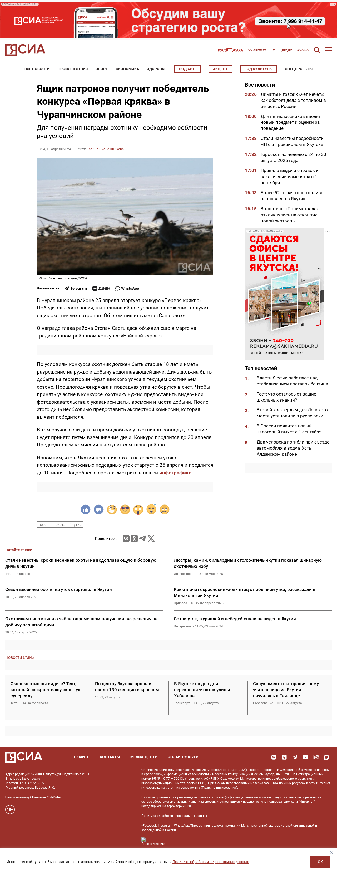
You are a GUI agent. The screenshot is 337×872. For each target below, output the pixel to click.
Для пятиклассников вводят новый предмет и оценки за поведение (291, 122)
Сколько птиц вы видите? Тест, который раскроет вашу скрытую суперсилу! (46, 689)
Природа (180, 603)
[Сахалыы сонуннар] (230, 50)
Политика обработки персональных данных (174, 816)
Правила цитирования (219, 787)
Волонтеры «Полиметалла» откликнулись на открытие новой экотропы (290, 214)
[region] (168, 860)
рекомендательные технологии (200, 797)
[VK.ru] (126, 538)
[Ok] (284, 757)
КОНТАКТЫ (110, 757)
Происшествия (73, 69)
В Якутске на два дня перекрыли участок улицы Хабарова (202, 689)
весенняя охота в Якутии (60, 524)
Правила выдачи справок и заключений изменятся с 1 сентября (290, 176)
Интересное (182, 574)
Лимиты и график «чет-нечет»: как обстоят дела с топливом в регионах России (293, 100)
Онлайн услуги (183, 757)
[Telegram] (142, 538)
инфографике (175, 473)
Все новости (37, 69)
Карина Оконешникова (105, 149)
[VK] (274, 757)
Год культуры (258, 69)
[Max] (326, 757)
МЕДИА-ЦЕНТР (143, 757)
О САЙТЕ (81, 757)
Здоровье (156, 69)
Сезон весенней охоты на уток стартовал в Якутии (58, 589)
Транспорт (182, 703)
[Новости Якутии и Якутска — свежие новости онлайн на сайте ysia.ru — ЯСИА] (25, 50)
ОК (320, 862)
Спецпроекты (299, 69)
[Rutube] (316, 757)
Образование (263, 703)
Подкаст (187, 69)
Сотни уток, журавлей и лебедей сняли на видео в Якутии (235, 618)
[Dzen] (101, 288)
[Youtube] (305, 757)
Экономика (127, 69)
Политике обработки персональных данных (210, 862)
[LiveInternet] (174, 841)
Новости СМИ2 (19, 657)
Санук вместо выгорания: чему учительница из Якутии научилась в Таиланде (286, 689)
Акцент (220, 69)
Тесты (15, 703)
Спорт (102, 69)
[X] (151, 538)
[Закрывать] (331, 852)
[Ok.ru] (134, 538)
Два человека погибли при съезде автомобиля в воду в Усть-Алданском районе (293, 448)
